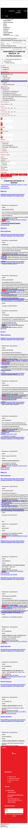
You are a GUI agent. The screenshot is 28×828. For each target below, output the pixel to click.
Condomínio (3, 149)
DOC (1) (5, 150)
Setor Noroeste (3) (8, 98)
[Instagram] (14, 761)
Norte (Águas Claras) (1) (9, 93)
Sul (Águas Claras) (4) (9, 100)
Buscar (5, 174)
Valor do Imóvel (4, 131)
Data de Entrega (4, 152)
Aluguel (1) (6, 69)
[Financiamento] (5, 167)
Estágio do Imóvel (5, 142)
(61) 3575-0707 (12, 792)
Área (2, 117)
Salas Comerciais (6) (8, 84)
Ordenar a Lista (4, 170)
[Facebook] (14, 758)
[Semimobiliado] (4, 158)
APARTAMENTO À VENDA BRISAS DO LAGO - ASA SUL (13, 565)
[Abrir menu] (0, 19)
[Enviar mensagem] (9, 44)
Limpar (14, 174)
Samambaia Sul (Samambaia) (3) (12, 95)
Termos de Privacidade (8, 35)
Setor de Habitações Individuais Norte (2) (15, 96)
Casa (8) (5, 76)
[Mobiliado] (4, 160)
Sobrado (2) (6, 79)
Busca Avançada (6, 176)
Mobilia (2, 157)
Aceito (16, 35)
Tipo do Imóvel (4, 71)
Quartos (3, 106)
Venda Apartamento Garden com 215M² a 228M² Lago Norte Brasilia (13, 741)
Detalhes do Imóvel (5, 161)
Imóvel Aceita (4, 166)
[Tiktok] (14, 767)
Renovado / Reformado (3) (10, 147)
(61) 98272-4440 (9, 790)
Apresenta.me (5, 824)
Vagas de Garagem (5, 113)
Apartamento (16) (8, 74)
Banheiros (3, 110)
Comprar (4, 255)
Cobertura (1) (6, 78)
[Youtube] (14, 764)
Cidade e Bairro (4, 86)
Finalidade (3, 66)
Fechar (23, 174)
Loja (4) (5, 83)
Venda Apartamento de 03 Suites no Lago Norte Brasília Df (12, 706)
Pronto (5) (5, 143)
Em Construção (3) (8, 145)
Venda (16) (6, 67)
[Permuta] (5, 169)
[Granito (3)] (8, 164)
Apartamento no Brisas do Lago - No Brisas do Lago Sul (13, 671)
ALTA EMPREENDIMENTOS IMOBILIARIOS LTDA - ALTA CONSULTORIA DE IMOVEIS (12, 3)
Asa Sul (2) (6, 90)
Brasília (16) (6, 88)
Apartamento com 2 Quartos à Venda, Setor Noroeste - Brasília (14, 636)
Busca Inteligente (5, 102)
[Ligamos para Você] (9, 19)
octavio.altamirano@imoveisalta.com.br (15, 795)
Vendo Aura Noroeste (10, 461)
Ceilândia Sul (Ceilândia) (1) (11, 91)
